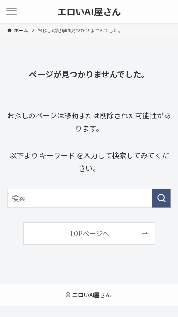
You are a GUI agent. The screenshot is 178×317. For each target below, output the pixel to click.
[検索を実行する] (161, 198)
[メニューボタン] (11, 11)
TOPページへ (89, 233)
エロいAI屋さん (89, 11)
